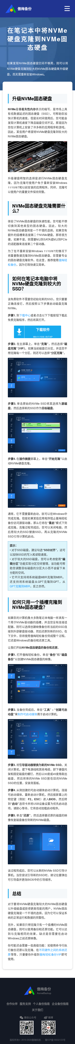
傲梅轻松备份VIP (50, 954)
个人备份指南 (41, 1004)
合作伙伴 (12, 1004)
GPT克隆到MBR (20, 586)
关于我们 (37, 1010)
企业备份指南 (60, 1004)
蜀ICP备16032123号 (55, 1040)
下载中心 (25, 315)
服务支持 (25, 1004)
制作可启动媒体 (27, 714)
